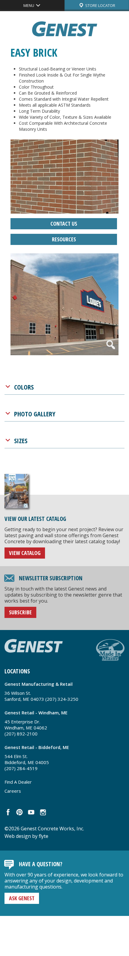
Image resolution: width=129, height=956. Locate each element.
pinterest (19, 812)
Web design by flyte (26, 836)
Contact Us (63, 223)
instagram (42, 812)
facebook (8, 812)
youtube (31, 812)
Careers (12, 791)
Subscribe (20, 612)
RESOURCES (64, 239)
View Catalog (24, 552)
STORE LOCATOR (99, 5)
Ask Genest (21, 898)
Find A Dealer (18, 782)
